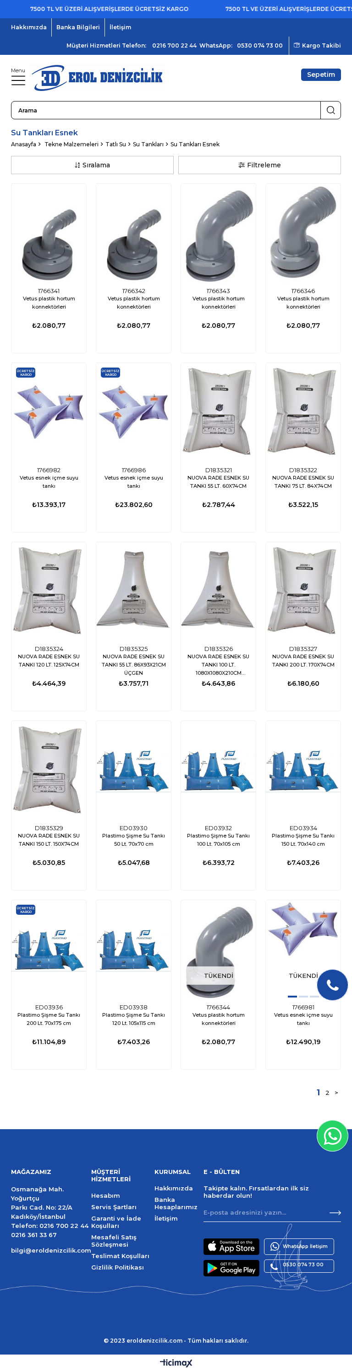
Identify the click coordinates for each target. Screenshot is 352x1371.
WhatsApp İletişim (305, 1246)
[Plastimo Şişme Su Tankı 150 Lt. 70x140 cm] (303, 770)
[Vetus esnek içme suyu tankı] (48, 412)
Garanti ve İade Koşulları (116, 1222)
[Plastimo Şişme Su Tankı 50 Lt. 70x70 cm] (133, 770)
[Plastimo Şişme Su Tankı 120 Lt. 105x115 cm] (133, 949)
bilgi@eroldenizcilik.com (51, 1250)
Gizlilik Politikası (117, 1267)
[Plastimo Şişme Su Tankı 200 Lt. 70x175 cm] (48, 949)
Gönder (335, 1213)
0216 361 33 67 (34, 1234)
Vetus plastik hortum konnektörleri (49, 302)
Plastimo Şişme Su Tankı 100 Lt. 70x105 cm (218, 839)
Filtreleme (264, 165)
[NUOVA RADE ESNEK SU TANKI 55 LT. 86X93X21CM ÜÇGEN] (133, 591)
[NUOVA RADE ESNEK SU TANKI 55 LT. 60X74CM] (218, 412)
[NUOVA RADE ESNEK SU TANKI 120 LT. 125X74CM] (48, 591)
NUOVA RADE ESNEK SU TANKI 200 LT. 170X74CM (303, 660)
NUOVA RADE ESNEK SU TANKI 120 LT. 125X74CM (49, 660)
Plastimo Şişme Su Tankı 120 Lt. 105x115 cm (133, 1019)
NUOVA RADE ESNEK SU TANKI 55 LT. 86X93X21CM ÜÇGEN (134, 664)
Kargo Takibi (321, 45)
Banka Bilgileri (78, 27)
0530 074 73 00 (260, 45)
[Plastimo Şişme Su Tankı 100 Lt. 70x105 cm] (218, 770)
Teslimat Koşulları (120, 1255)
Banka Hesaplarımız (176, 1203)
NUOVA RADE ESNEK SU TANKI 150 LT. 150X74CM (49, 839)
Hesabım (105, 1195)
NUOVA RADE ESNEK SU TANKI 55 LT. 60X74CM (218, 482)
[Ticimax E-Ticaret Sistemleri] (176, 1364)
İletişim (120, 27)
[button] (292, 997)
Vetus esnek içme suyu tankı (49, 482)
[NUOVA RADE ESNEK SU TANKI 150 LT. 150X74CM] (48, 770)
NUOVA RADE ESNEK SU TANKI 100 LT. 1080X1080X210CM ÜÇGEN (218, 665)
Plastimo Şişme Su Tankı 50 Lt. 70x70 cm (133, 839)
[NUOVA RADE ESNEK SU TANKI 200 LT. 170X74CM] (303, 591)
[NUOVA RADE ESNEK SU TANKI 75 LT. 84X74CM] (303, 412)
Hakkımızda (29, 27)
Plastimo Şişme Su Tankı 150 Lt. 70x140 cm (303, 839)
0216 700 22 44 (174, 45)
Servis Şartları (114, 1207)
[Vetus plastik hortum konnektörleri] (48, 233)
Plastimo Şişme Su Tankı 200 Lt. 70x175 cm (48, 1019)
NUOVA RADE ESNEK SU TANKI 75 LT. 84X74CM (303, 482)
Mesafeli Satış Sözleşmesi (114, 1240)
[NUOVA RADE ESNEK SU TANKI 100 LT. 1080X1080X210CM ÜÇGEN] (218, 591)
